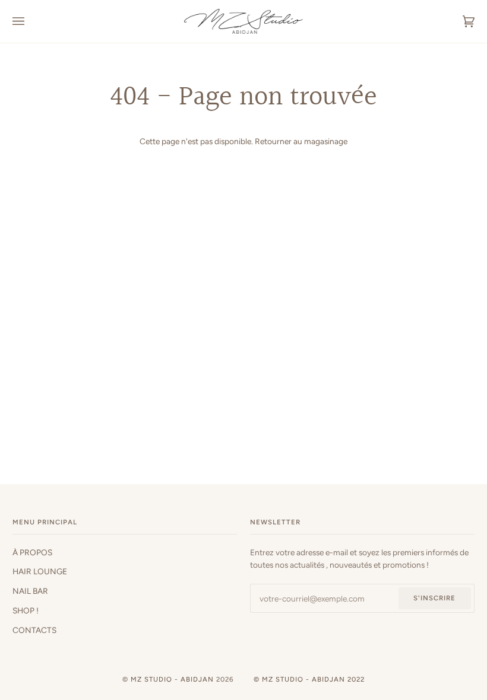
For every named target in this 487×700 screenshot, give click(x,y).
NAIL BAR (30, 591)
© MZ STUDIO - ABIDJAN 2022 (309, 679)
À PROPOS (32, 552)
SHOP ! (25, 610)
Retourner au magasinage (301, 141)
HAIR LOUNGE (39, 571)
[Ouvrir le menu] (30, 21)
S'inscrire (434, 598)
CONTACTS (34, 630)
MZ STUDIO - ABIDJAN (172, 679)
